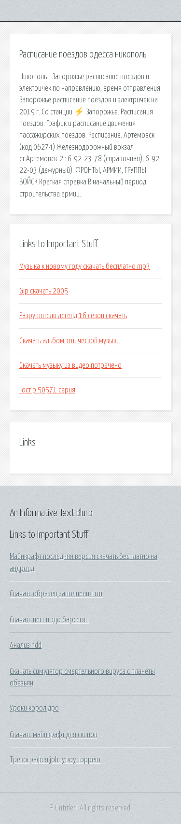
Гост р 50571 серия (47, 390)
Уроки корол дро (34, 708)
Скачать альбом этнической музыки (69, 341)
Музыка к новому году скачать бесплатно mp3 (84, 266)
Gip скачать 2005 (43, 291)
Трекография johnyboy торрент (55, 760)
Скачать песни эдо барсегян (49, 620)
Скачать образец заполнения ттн (56, 594)
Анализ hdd (26, 645)
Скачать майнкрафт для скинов (53, 735)
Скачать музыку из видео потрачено (70, 365)
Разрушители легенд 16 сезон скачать (73, 316)
